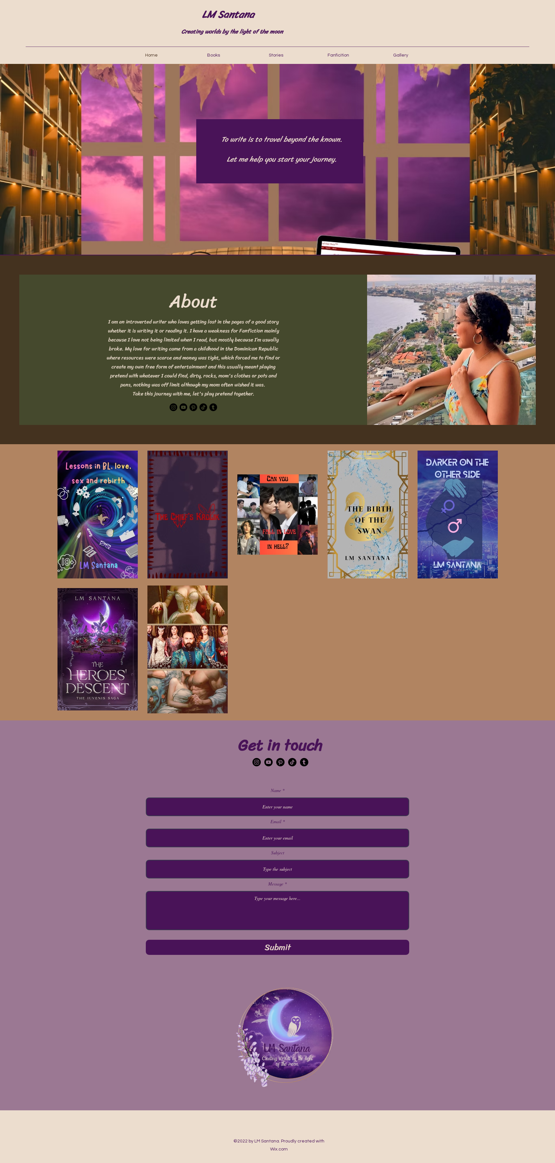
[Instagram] (173, 407)
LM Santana (228, 14)
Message (275, 884)
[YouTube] (268, 762)
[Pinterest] (193, 407)
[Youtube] (183, 407)
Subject (277, 852)
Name (276, 790)
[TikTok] (203, 407)
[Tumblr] (213, 407)
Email (275, 821)
